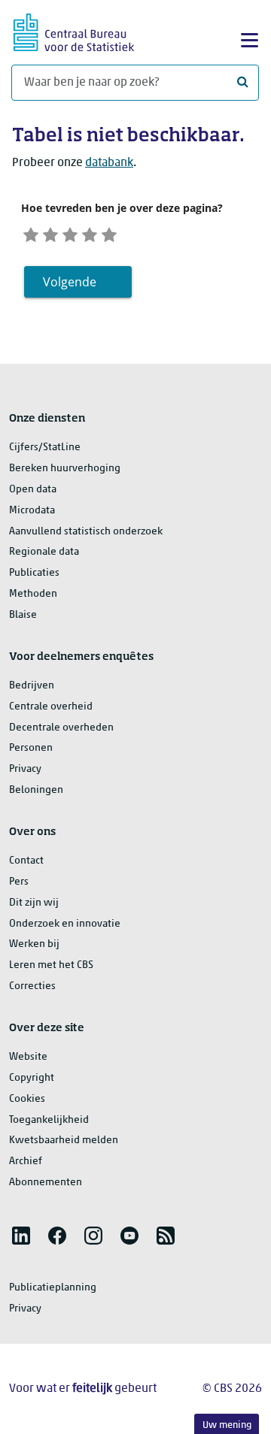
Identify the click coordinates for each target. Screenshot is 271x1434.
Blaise (23, 615)
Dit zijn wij (34, 903)
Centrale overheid (51, 707)
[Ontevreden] (50, 233)
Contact (26, 861)
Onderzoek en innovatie (64, 924)
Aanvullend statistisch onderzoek (86, 532)
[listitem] (21, 1236)
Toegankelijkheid (49, 1120)
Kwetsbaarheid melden (63, 1140)
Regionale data (44, 552)
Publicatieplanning (52, 1288)
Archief (25, 1161)
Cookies (27, 1099)
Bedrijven (31, 686)
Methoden (33, 594)
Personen (31, 748)
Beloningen (36, 790)
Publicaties (34, 573)
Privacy (25, 769)
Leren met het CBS (51, 965)
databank (109, 163)
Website (28, 1057)
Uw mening (226, 1425)
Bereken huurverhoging (64, 468)
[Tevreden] (89, 233)
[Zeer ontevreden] (31, 233)
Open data (32, 490)
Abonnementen (45, 1182)
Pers (19, 882)
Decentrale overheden (61, 728)
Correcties (32, 986)
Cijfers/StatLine (45, 447)
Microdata (32, 511)
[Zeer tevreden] (109, 233)
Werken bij (34, 944)
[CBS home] (74, 30)
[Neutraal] (70, 233)
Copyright (31, 1078)
